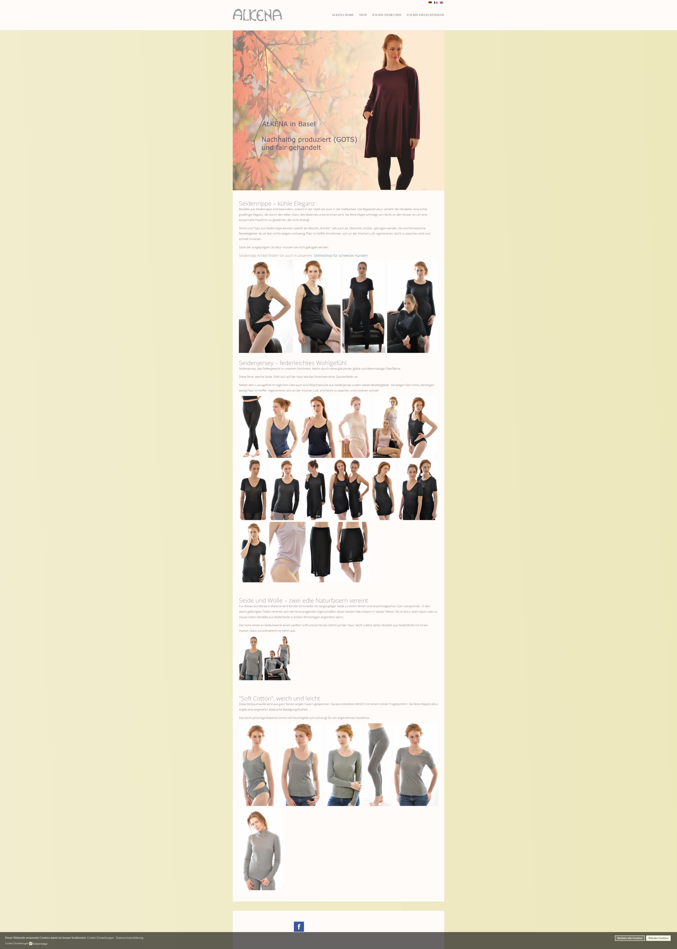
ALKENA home (343, 14)
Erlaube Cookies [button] (658, 938)
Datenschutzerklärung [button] (129, 937)
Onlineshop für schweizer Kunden (340, 255)
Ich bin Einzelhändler (425, 14)
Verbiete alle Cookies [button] (629, 938)
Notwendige (40, 943)
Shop (363, 14)
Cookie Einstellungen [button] (100, 937)
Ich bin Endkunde (387, 14)
